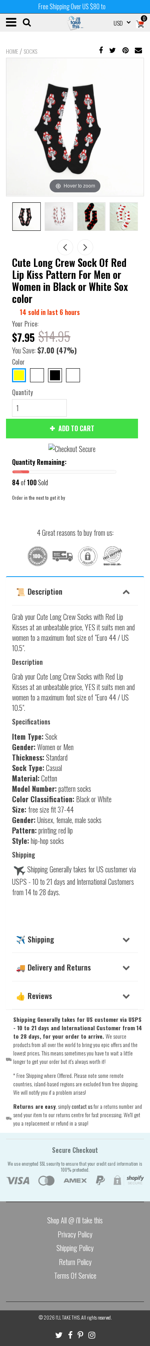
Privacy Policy (75, 1234)
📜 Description (39, 591)
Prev (65, 247)
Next (85, 247)
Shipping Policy (75, 1248)
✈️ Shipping (35, 938)
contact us (82, 1106)
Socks (30, 51)
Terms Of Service (75, 1275)
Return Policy (75, 1262)
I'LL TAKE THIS (68, 1317)
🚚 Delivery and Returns (53, 967)
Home (12, 51)
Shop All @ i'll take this (75, 1220)
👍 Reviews (34, 995)
